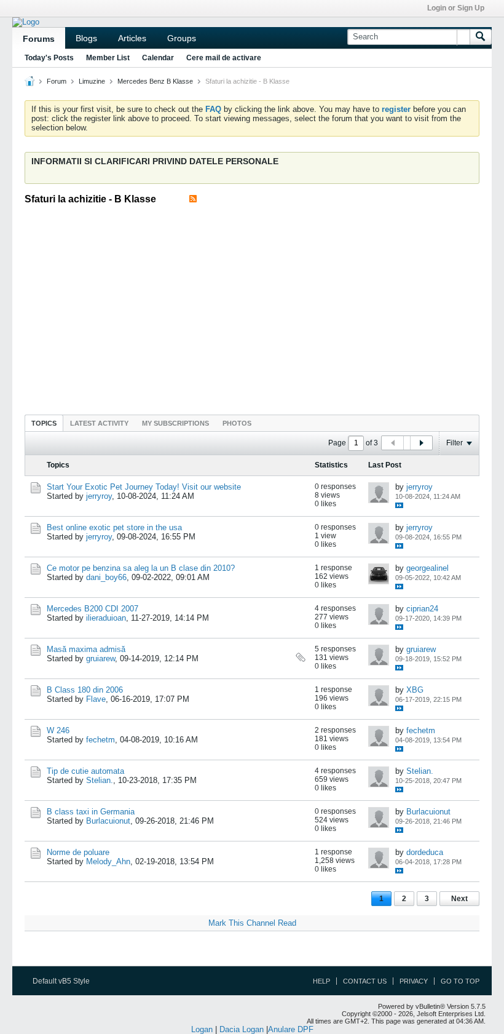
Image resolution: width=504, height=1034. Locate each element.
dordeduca (424, 852)
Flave (96, 699)
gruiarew (100, 658)
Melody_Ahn (108, 861)
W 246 (58, 730)
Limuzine (92, 81)
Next (459, 898)
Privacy (414, 981)
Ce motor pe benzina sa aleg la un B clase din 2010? (141, 568)
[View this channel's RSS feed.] (193, 199)
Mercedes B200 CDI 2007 (92, 608)
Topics (44, 423)
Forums (39, 39)
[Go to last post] (399, 505)
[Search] (481, 37)
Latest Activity (99, 423)
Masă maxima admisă (86, 649)
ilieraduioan (106, 617)
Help (321, 981)
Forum (56, 81)
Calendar (158, 58)
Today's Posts (49, 58)
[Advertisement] (264, 306)
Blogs (86, 38)
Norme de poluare (78, 852)
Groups (181, 38)
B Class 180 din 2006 (85, 689)
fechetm (100, 739)
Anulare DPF (290, 1029)
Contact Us (365, 981)
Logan (202, 1029)
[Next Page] (421, 443)
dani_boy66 (106, 577)
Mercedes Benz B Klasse (155, 81)
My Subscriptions (175, 423)
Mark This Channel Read (252, 923)
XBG (414, 689)
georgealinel (427, 568)
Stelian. (99, 780)
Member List (108, 58)
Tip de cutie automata (85, 771)
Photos (236, 423)
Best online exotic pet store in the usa (114, 527)
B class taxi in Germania (91, 811)
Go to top (460, 981)
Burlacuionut (108, 820)
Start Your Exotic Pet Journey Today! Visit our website (144, 486)
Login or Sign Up (455, 8)
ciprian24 (422, 608)
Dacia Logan (241, 1029)
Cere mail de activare (223, 58)
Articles (132, 38)
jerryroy (99, 496)
